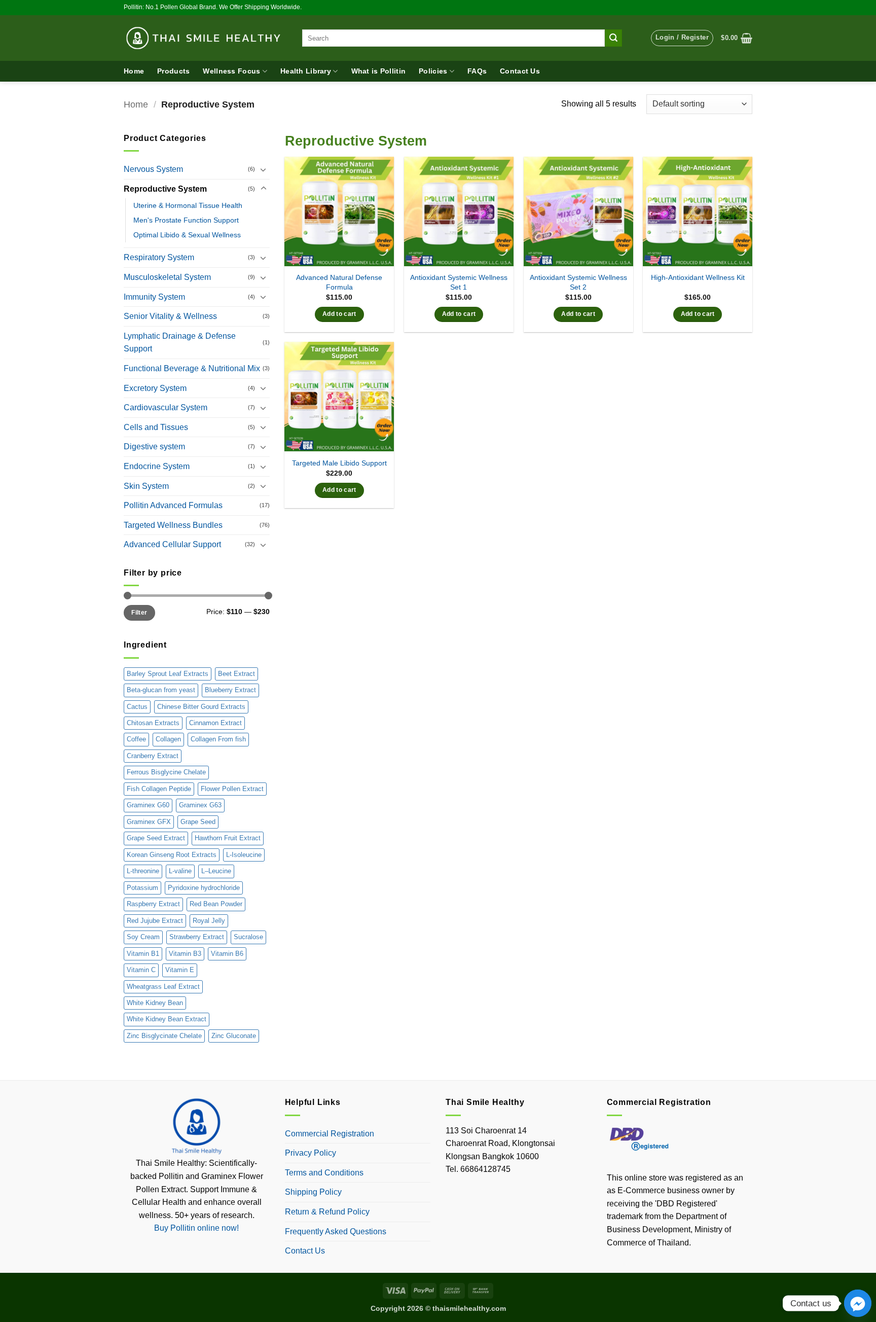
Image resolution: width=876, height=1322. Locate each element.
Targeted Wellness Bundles (173, 525)
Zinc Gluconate (233, 1036)
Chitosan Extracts (153, 723)
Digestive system (154, 446)
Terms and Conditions (324, 1172)
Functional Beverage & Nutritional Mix (192, 368)
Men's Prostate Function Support (186, 220)
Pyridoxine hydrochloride (204, 887)
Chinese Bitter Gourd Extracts (201, 706)
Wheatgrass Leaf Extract (163, 986)
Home (134, 71)
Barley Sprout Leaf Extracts (167, 673)
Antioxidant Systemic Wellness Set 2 (578, 282)
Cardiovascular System (165, 407)
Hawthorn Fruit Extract (228, 838)
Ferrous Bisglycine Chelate (166, 772)
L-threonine (143, 871)
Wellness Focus (231, 71)
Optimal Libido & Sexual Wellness (187, 235)
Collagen (168, 739)
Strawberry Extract (196, 937)
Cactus (137, 706)
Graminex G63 (200, 805)
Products (173, 71)
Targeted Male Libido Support (339, 463)
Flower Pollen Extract (232, 789)
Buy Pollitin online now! (196, 1228)
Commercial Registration (329, 1133)
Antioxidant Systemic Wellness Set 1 (458, 282)
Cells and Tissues (156, 427)
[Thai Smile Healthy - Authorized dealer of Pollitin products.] (205, 38)
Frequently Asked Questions (335, 1231)
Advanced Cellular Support (172, 544)
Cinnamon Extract (215, 723)
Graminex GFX (149, 822)
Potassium (142, 887)
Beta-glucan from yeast (161, 690)
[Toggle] (264, 169)
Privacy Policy (310, 1153)
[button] (682, 38)
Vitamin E (179, 970)
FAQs (477, 71)
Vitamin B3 (185, 953)
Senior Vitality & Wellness (170, 316)
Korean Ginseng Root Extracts (171, 855)
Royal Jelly (209, 920)
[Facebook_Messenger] (857, 1303)
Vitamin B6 (227, 953)
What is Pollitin (378, 71)
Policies (433, 71)
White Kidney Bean (155, 1003)
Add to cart (339, 314)
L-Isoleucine (244, 855)
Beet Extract (236, 673)
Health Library (305, 71)
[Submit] (613, 38)
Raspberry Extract (153, 904)
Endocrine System (157, 466)
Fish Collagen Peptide (159, 789)
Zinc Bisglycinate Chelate (164, 1036)
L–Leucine (216, 871)
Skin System (146, 486)
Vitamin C (141, 970)
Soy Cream (143, 937)
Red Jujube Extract (155, 920)
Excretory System (155, 388)
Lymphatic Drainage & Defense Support (180, 342)
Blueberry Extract (230, 690)
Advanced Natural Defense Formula (339, 282)
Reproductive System (165, 189)
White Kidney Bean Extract (166, 1019)
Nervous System (153, 169)
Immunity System (154, 297)
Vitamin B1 (143, 953)
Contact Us (520, 71)
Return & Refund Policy (327, 1211)
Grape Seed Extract (156, 838)
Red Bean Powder (216, 904)
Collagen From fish (218, 739)
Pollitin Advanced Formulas (173, 505)
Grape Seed (197, 822)
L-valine (180, 871)
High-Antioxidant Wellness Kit (698, 277)
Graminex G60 (148, 805)
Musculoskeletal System (167, 277)
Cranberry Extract (152, 756)
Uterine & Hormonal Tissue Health (187, 205)
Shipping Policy (313, 1192)
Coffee (136, 739)
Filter (139, 612)
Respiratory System (159, 257)
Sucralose (248, 937)
